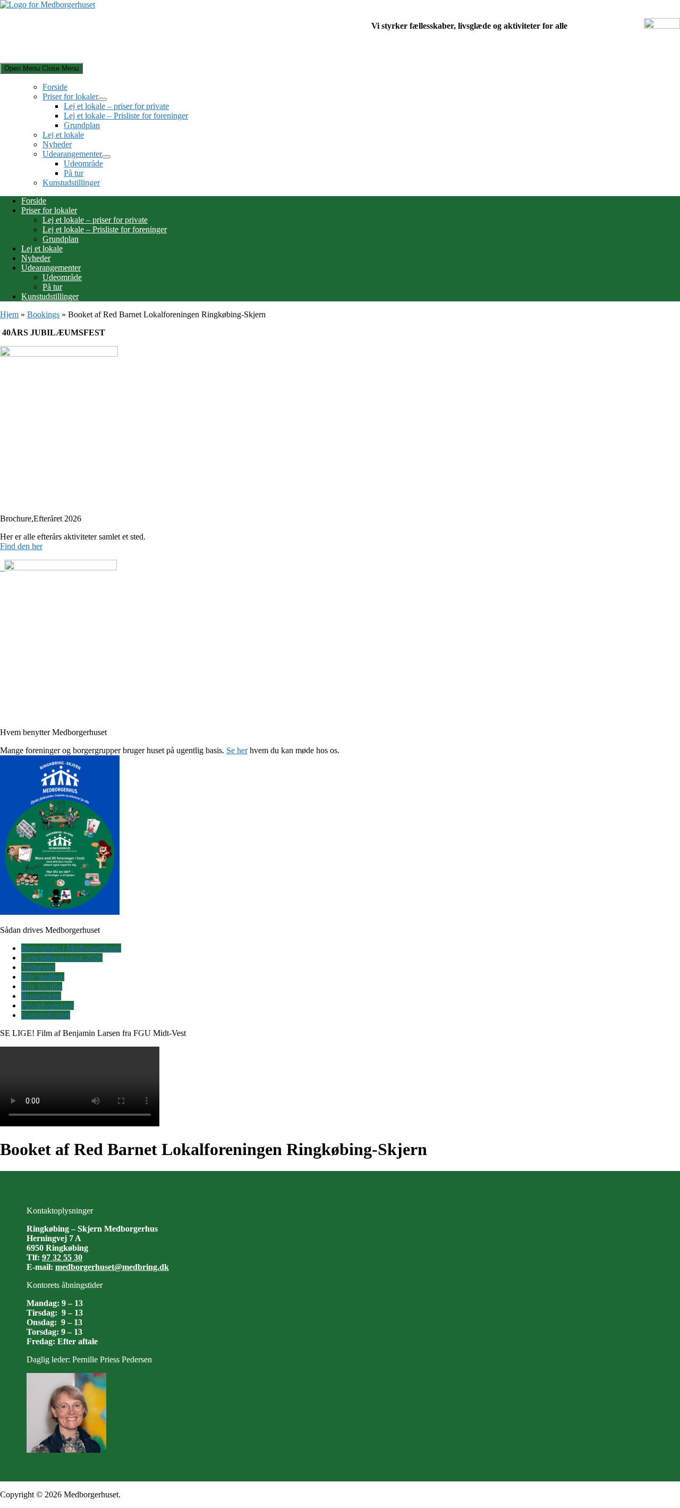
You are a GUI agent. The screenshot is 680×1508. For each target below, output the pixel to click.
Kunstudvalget (45, 1015)
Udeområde (83, 163)
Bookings (43, 314)
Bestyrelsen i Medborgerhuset (71, 948)
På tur (73, 173)
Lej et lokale (63, 134)
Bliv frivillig (41, 986)
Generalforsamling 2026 (62, 957)
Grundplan (82, 125)
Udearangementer (72, 153)
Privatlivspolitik (47, 1005)
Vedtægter (38, 967)
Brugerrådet (41, 995)
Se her (237, 750)
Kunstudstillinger (71, 182)
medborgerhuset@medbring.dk (112, 1266)
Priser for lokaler (70, 96)
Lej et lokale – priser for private (116, 106)
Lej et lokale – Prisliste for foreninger (126, 115)
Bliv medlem (42, 976)
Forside (54, 86)
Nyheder (57, 144)
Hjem (9, 314)
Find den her (21, 546)
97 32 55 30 (62, 1257)
